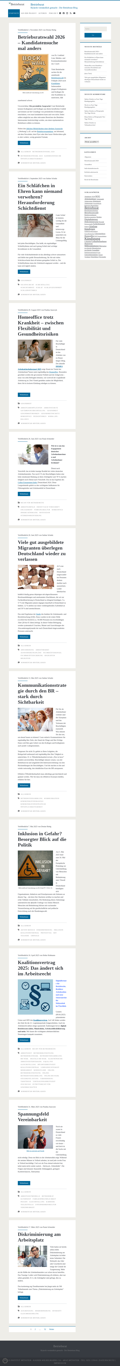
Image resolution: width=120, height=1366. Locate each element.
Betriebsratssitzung (44, 1053)
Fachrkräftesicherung (32, 655)
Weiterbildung (94, 257)
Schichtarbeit (27, 287)
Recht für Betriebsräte (32, 503)
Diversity (57, 1311)
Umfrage (35, 936)
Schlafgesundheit (53, 287)
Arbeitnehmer (90, 199)
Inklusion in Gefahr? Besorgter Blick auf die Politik (42, 839)
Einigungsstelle (88, 224)
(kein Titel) (88, 73)
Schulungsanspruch (90, 252)
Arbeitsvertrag (88, 201)
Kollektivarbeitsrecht (91, 172)
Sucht (98, 252)
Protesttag (46, 933)
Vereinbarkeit (28, 1207)
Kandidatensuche (52, 156)
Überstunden (102, 257)
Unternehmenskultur (45, 1204)
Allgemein (26, 152)
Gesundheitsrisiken (30, 413)
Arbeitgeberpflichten (31, 408)
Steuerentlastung (30, 1078)
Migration (25, 658)
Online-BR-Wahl (51, 1076)
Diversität (101, 222)
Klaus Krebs (88, 117)
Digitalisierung (91, 219)
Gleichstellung (28, 1064)
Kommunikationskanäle (32, 801)
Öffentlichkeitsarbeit (32, 159)
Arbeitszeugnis (88, 203)
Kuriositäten (88, 176)
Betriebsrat (48, 1196)
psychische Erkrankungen (92, 248)
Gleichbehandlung (30, 1314)
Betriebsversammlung (45, 131)
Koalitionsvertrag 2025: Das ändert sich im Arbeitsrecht (40, 968)
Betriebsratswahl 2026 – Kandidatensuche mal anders (41, 42)
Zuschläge (26, 1084)
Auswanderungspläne (31, 653)
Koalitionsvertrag (30, 933)
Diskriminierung (44, 930)
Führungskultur (42, 510)
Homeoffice (53, 372)
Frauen (24, 1202)
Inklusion (58, 930)
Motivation (44, 512)
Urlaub (100, 255)
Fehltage (86, 226)
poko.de (52, 13)
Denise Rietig (51, 30)
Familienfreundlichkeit (44, 1199)
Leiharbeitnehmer (99, 241)
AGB (93, 196)
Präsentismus (39, 416)
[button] (5, 1361)
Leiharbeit (87, 241)
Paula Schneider (48, 439)
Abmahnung (87, 196)
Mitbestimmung (91, 246)
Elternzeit (26, 1199)
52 (45, 1329)
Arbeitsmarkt (42, 650)
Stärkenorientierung (31, 515)
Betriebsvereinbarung (90, 215)
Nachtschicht (27, 285)
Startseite (14, 13)
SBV (55, 933)
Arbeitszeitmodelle (30, 1196)
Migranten (50, 655)
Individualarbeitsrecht (91, 168)
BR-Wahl (25, 1059)
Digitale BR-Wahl (38, 1059)
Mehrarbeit (26, 1070)
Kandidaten (55, 84)
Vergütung (87, 257)
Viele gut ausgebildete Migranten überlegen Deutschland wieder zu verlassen (95, 80)
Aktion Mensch (28, 930)
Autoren (42, 13)
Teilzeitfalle (27, 1204)
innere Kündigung (29, 512)
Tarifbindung (46, 1078)
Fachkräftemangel (52, 653)
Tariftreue (26, 1081)
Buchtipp (99, 217)
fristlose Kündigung (90, 227)
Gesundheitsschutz (50, 413)
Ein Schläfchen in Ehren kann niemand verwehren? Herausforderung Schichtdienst (40, 197)
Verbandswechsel (89, 125)
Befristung (87, 205)
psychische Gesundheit (91, 250)
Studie (38, 614)
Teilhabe (25, 936)
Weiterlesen (25, 143)
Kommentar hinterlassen (33, 163)
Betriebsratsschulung (91, 210)
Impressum (60, 1363)
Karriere (50, 1202)
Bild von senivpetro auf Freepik (35, 1151)
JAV (96, 236)
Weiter (51, 1329)
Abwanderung (27, 650)
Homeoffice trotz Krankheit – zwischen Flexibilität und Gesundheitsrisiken (93, 68)
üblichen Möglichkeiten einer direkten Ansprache (44, 129)
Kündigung (92, 238)
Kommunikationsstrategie (33, 804)
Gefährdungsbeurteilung (33, 410)
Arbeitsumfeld (28, 507)
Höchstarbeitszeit (47, 1064)
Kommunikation (51, 798)
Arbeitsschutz (51, 408)
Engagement (27, 510)
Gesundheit (26, 280)
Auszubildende (97, 203)
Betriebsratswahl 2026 (43, 152)
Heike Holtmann (49, 955)
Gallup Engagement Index (27, 483)
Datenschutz (107, 1360)
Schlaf (39, 287)
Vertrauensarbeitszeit (44, 1081)
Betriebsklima (94, 205)
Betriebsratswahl (57, 78)
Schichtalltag (43, 285)
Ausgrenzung (27, 1311)
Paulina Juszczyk (50, 310)
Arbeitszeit (26, 1053)
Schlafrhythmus (29, 290)
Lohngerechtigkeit (50, 1067)
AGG (97, 196)
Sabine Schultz (51, 178)
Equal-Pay (48, 1061)
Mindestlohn (40, 1070)
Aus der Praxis (28, 13)
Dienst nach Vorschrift (48, 507)
